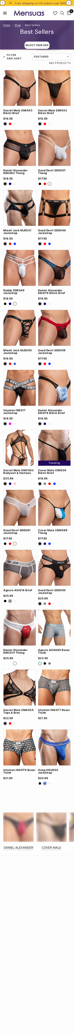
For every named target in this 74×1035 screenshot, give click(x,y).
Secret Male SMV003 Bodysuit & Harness (18, 471)
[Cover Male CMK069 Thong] (54, 508)
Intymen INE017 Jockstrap (14, 411)
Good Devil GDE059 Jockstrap (52, 351)
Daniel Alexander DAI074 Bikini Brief (51, 411)
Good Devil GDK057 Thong (52, 171)
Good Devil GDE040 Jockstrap (52, 231)
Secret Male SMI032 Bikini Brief (52, 111)
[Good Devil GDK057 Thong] (54, 148)
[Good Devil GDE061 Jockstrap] (19, 508)
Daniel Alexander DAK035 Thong (15, 651)
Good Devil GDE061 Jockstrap (17, 531)
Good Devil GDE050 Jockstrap (52, 591)
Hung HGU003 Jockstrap (48, 771)
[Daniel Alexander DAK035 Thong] (19, 628)
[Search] (62, 13)
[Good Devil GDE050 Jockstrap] (54, 568)
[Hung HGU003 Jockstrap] (54, 747)
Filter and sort (14, 56)
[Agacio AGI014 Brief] (19, 568)
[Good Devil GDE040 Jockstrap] (54, 208)
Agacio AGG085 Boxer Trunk (54, 651)
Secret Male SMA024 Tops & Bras (18, 711)
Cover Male (51, 847)
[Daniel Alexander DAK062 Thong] (19, 148)
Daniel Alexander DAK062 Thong (15, 171)
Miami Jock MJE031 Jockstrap (17, 231)
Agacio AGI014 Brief (17, 590)
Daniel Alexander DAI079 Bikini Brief (51, 291)
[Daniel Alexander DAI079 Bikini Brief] (54, 268)
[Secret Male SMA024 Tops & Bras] (19, 687)
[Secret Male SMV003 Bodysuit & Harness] (19, 448)
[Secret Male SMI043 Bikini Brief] (19, 88)
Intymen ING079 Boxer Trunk (19, 771)
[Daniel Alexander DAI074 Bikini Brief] (54, 388)
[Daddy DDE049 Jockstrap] (19, 268)
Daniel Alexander (18, 847)
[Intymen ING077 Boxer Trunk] (54, 687)
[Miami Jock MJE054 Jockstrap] (19, 328)
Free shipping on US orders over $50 (40, 3)
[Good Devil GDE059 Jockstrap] (54, 328)
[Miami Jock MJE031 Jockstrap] (19, 208)
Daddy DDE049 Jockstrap (13, 291)
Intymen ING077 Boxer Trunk (54, 711)
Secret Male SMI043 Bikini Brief (17, 111)
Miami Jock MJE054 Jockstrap (17, 351)
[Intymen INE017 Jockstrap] (19, 388)
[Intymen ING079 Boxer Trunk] (19, 747)
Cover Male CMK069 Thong (53, 531)
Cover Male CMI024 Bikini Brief (52, 471)
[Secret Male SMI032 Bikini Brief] (54, 88)
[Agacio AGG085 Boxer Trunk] (54, 628)
